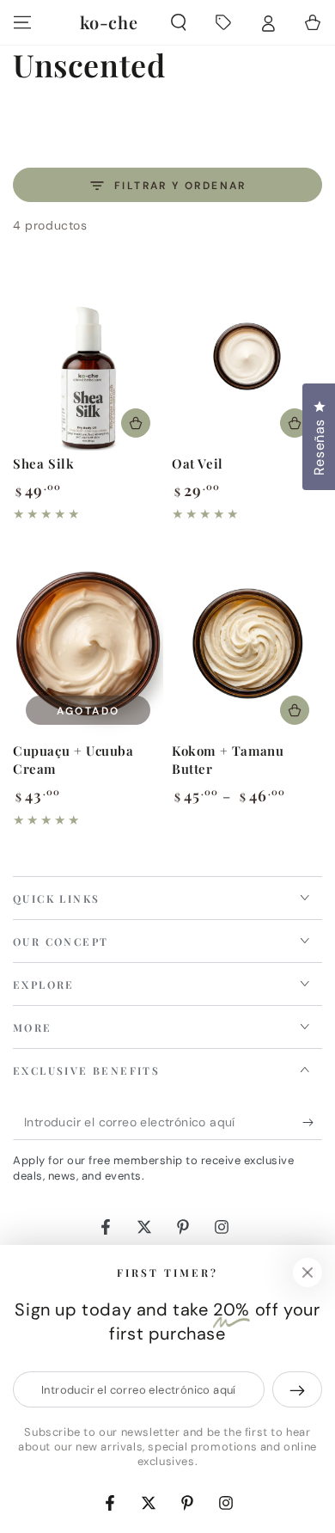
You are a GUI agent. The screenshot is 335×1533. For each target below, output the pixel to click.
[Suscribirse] (312, 1123)
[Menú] (22, 22)
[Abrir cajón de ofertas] (223, 22)
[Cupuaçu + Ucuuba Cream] (88, 643)
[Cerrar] (307, 1272)
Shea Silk (43, 463)
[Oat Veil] (247, 356)
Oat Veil (197, 463)
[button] (178, 22)
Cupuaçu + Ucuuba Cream (73, 759)
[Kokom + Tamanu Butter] (247, 643)
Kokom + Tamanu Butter (227, 759)
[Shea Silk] (88, 356)
